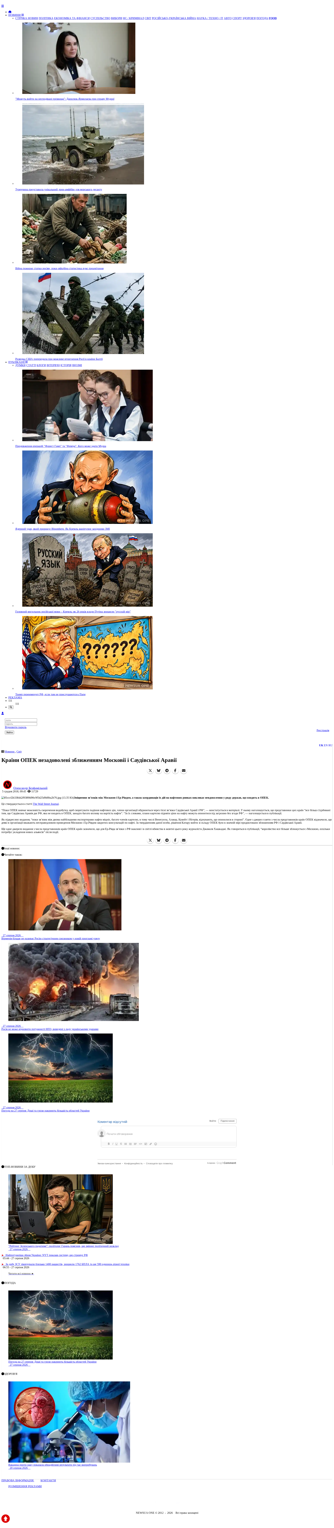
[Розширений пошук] (10, 707)
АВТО (228, 18)
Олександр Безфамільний (30, 788)
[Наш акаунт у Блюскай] (149, 1503)
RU (330, 745)
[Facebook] (175, 770)
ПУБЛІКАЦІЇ (16, 362)
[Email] (183, 770)
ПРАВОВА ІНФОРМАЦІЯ (17, 1480)
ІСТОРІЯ (66, 365)
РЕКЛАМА (15, 697)
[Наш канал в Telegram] (164, 1503)
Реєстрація (323, 730)
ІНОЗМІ (77, 365)
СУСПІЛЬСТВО (100, 18)
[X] (150, 770)
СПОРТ (237, 18)
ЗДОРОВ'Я (249, 18)
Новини (10, 751)
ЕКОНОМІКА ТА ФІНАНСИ (72, 18)
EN (326, 745)
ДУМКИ (20, 365)
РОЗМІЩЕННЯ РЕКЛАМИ (25, 1486)
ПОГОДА (262, 18)
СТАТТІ (31, 365)
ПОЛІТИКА (46, 18)
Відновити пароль (15, 727)
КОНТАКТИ (48, 1480)
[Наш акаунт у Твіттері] (140, 1503)
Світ (19, 751)
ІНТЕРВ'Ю (53, 365)
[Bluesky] (158, 770)
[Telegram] (167, 770)
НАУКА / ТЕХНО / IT (210, 18)
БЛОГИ (41, 365)
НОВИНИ (14, 15)
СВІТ (148, 18)
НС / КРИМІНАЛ (133, 18)
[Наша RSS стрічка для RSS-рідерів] (194, 1503)
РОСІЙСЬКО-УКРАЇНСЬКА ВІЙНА (174, 18)
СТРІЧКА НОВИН (26, 18)
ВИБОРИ (116, 18)
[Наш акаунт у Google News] (175, 1503)
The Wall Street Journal (46, 803)
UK (321, 745)
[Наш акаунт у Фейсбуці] (157, 1503)
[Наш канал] (186, 1503)
